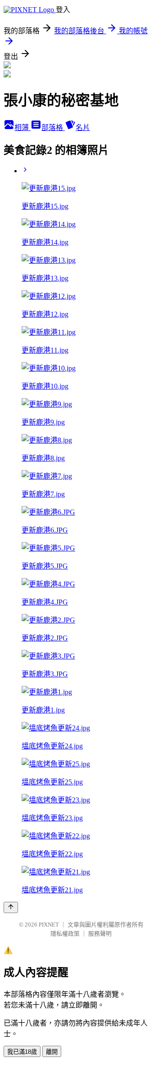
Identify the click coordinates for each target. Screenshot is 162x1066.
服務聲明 (100, 933)
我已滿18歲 (22, 1051)
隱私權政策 (65, 933)
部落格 (53, 127)
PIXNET (49, 924)
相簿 (22, 127)
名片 (83, 127)
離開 (52, 1051)
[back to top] (11, 907)
